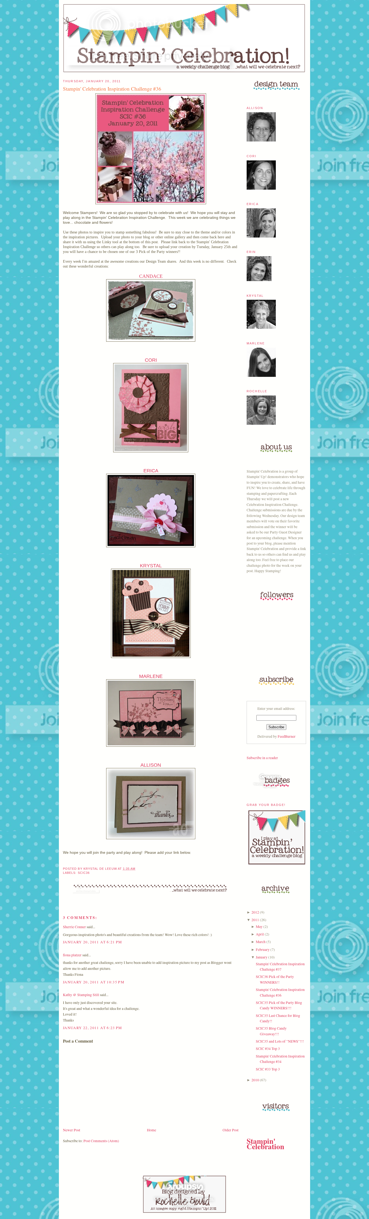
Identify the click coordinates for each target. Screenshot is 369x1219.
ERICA (150, 470)
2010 (255, 1080)
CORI (151, 360)
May (259, 926)
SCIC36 (84, 872)
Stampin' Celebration (265, 1143)
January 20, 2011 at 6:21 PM (92, 942)
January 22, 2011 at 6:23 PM (92, 1027)
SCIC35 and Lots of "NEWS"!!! (280, 1041)
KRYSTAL (151, 565)
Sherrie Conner (74, 926)
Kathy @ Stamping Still (81, 994)
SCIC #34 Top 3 (268, 1048)
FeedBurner (287, 736)
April (260, 934)
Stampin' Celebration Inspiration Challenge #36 (112, 88)
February (263, 949)
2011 (255, 919)
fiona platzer (72, 955)
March (261, 941)
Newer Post (71, 1130)
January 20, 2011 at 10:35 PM (93, 982)
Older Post (231, 1130)
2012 (255, 912)
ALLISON (150, 765)
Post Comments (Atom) (101, 1140)
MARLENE (151, 676)
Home (151, 1130)
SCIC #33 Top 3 (268, 1069)
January (261, 957)
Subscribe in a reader (262, 757)
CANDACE (151, 276)
